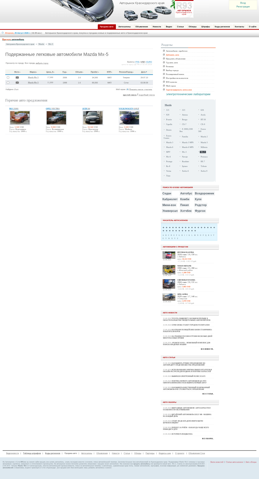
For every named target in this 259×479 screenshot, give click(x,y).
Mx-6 (168, 157)
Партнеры (150, 453)
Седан (166, 193)
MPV (168, 152)
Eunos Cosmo (167, 137)
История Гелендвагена (182, 434)
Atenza (185, 115)
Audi (86, 109)
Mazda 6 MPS (187, 147)
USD (143, 62)
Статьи (127, 453)
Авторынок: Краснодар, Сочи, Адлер (120, 11)
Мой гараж (171, 86)
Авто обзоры (250, 462)
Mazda (41, 44)
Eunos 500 (202, 130)
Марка (33, 72)
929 (167, 115)
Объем (78, 72)
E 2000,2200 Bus (186, 130)
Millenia (204, 147)
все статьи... (208, 394)
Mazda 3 (169, 142)
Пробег (94, 72)
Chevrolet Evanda (186, 280)
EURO (149, 62)
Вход (243, 3)
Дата (143, 72)
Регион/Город (125, 72)
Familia (185, 137)
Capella (169, 124)
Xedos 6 (185, 171)
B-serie (169, 120)
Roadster (185, 161)
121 (167, 110)
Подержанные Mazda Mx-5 (178, 462)
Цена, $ (49, 72)
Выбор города (172, 70)
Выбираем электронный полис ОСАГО (188, 376)
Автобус (186, 193)
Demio (169, 130)
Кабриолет (170, 199)
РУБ (137, 62)
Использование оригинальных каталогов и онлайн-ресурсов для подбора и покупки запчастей (187, 370)
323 (183, 110)
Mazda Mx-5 (33, 77)
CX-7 (184, 124)
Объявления (102, 453)
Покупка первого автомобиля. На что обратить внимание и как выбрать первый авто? (185, 382)
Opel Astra (182, 294)
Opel (53, 109)
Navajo (185, 157)
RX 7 (203, 161)
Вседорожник (204, 193)
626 (202, 110)
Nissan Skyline (184, 266)
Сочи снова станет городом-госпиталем (190, 325)
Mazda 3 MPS (187, 142)
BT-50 (203, 120)
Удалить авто (172, 63)
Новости (115, 453)
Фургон (200, 210)
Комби (184, 199)
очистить (148, 89)
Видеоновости (12, 453)
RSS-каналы (171, 82)
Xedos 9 (204, 171)
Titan (168, 176)
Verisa (168, 171)
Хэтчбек (186, 210)
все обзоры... (208, 439)
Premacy (204, 157)
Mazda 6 (169, 147)
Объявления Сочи (197, 453)
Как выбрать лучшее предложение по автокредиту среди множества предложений (184, 364)
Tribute (204, 166)
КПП (109, 72)
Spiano (185, 166)
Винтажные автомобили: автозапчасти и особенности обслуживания (187, 409)
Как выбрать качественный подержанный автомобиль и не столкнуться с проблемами (186, 388)
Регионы (170, 66)
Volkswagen (129, 109)
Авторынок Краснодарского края (20, 44)
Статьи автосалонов (234, 462)
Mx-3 (184, 152)
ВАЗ (13, 109)
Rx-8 (168, 166)
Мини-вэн (169, 205)
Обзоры (137, 453)
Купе (198, 199)
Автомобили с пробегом (176, 51)
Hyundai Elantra (185, 252)
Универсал (170, 210)
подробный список (147, 95)
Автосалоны (86, 453)
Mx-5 (50, 44)
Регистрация (243, 6)
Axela (203, 115)
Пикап (184, 205)
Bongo (184, 120)
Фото (16, 72)
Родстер (201, 205)
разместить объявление (87, 464)
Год (64, 72)
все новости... (207, 349)
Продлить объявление (176, 59)
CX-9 (203, 124)
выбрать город (42, 63)
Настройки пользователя (177, 78)
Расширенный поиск (175, 74)
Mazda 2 (204, 137)
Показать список (136, 89)
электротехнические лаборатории (188, 94)
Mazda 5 (204, 142)
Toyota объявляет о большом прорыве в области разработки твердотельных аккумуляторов (186, 319)
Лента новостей (216, 462)
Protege (169, 161)
